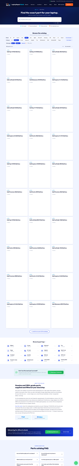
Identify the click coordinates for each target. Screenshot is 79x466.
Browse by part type (39, 342)
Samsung (45, 37)
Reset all (24, 43)
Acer (22, 37)
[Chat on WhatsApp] (76, 463)
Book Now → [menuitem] (69, 4)
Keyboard (27, 40)
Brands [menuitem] (26, 4)
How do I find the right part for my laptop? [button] (26, 453)
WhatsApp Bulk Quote (53, 431)
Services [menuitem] (32, 4)
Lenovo (18, 37)
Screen (21, 40)
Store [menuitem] (55, 4)
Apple (35, 37)
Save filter (30, 43)
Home (37, 9)
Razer (54, 37)
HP (13, 37)
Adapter (32, 40)
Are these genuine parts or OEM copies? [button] (50, 459)
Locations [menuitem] (39, 4)
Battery (16, 40)
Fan (37, 40)
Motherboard (42, 40)
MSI (50, 37)
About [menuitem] (45, 4)
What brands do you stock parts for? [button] (24, 459)
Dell (26, 37)
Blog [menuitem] (50, 4)
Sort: (63, 46)
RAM (48, 40)
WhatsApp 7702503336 (56, 372)
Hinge (59, 40)
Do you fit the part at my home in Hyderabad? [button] (48, 454)
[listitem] (17, 62)
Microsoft (40, 37)
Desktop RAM (53, 40)
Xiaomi (62, 37)
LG (58, 37)
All (10, 37)
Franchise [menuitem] (62, 4)
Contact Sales (66, 431)
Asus (31, 37)
